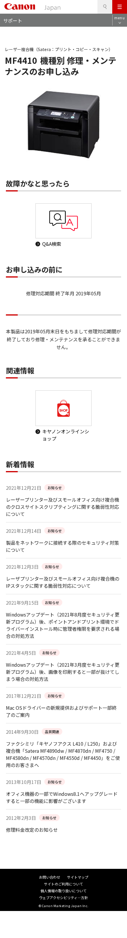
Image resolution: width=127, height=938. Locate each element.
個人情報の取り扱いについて (63, 890)
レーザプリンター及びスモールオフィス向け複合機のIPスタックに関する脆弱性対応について (62, 582)
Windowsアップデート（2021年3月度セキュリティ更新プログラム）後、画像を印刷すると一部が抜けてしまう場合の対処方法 (62, 671)
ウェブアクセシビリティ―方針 (63, 897)
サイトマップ (77, 877)
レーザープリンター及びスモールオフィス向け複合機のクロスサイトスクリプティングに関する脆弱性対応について (62, 506)
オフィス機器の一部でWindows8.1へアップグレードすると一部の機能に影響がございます (62, 797)
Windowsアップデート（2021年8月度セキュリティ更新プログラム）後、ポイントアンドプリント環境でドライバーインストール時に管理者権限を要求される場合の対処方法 (62, 625)
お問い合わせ (49, 877)
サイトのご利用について (63, 883)
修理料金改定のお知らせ (32, 829)
